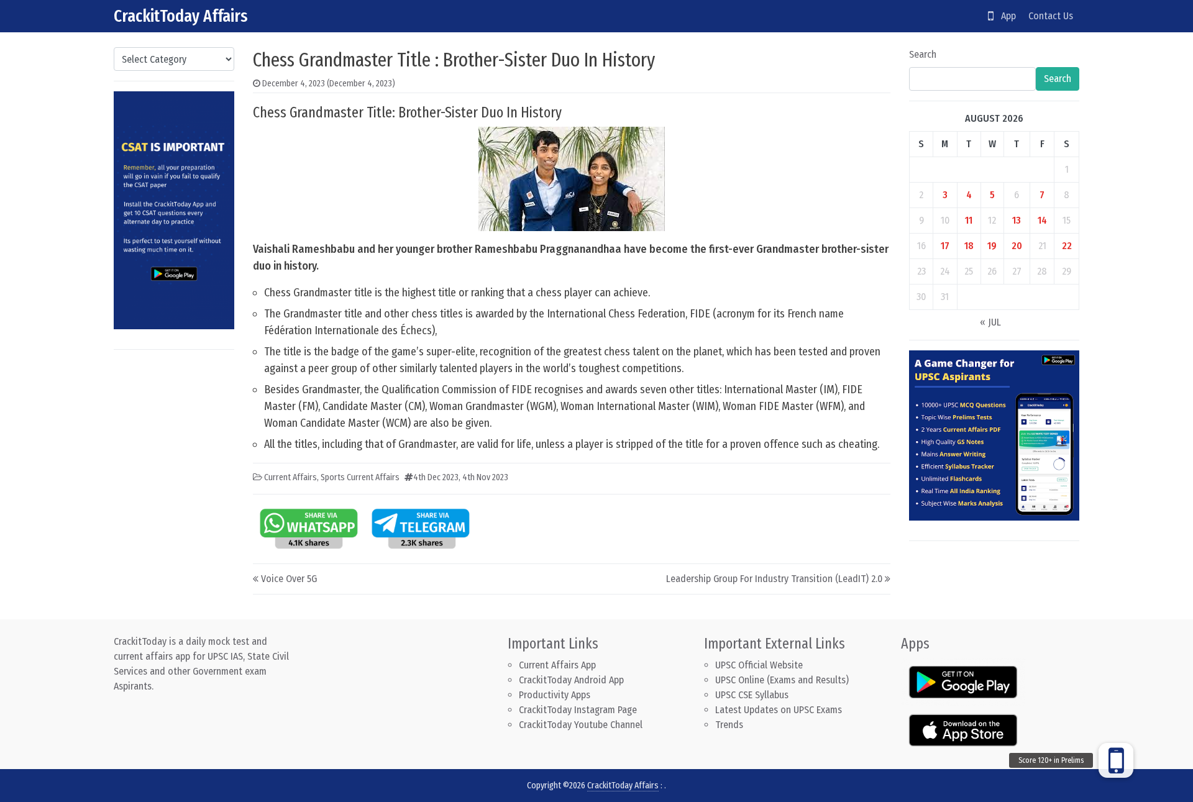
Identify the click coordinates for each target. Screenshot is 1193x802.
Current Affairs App (557, 665)
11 (968, 220)
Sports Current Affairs (360, 477)
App (1005, 16)
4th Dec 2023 (436, 477)
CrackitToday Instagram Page (578, 710)
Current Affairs (290, 477)
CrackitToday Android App (571, 680)
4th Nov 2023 (485, 477)
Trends (729, 725)
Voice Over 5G (289, 579)
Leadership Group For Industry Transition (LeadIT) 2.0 (774, 579)
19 (992, 246)
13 (1016, 220)
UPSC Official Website (759, 665)
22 (1067, 246)
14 (1042, 220)
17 (945, 246)
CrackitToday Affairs (181, 16)
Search (922, 54)
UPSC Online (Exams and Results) (782, 680)
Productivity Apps (554, 695)
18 (969, 246)
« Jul (990, 322)
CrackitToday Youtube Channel (580, 725)
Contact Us (1050, 16)
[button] (1116, 760)
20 (1017, 246)
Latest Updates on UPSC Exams (778, 710)
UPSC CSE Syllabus (753, 695)
